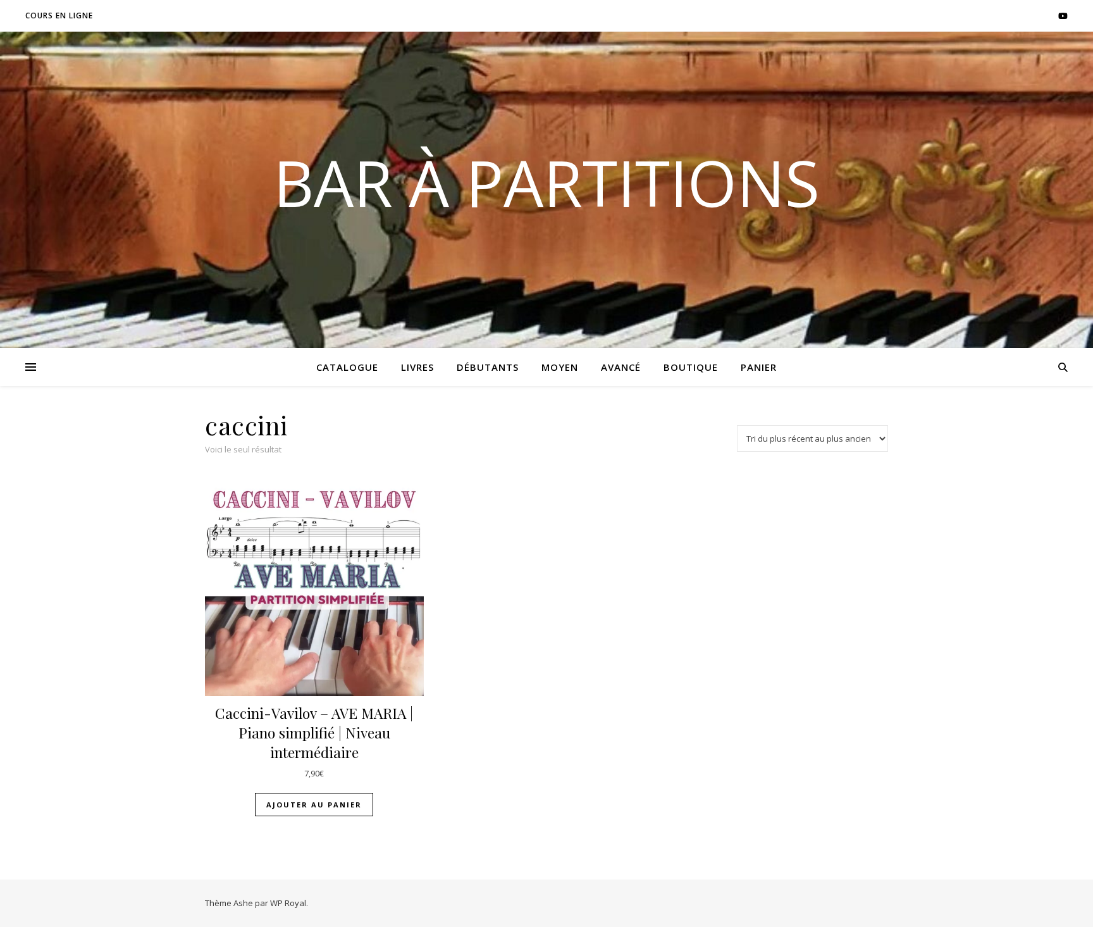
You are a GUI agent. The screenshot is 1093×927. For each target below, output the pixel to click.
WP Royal (288, 903)
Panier (759, 367)
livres (417, 367)
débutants (488, 367)
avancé (621, 367)
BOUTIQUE (691, 367)
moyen (559, 367)
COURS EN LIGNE (59, 15)
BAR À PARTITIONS (546, 182)
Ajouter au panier (314, 804)
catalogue (347, 367)
